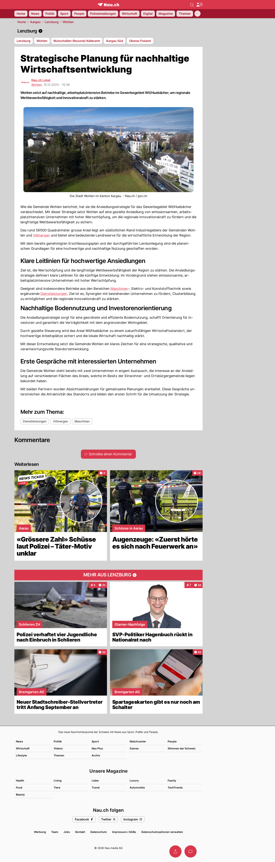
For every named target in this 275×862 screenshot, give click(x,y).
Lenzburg (52, 22)
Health (20, 780)
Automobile (137, 787)
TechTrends (175, 787)
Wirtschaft (22, 748)
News (19, 741)
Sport (95, 741)
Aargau (35, 22)
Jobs (67, 831)
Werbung (40, 831)
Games (134, 748)
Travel (96, 787)
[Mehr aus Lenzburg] (108, 575)
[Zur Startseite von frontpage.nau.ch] (108, 4)
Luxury (134, 780)
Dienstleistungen (53, 294)
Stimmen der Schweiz (182, 748)
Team (54, 831)
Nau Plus (97, 748)
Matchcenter (138, 741)
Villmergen (41, 235)
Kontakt (80, 831)
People (172, 741)
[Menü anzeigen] (199, 4)
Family (172, 780)
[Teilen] (175, 851)
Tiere (57, 787)
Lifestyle (21, 755)
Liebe (95, 780)
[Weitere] (197, 14)
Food (19, 787)
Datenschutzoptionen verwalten (162, 831)
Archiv (96, 755)
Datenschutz (98, 831)
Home (21, 22)
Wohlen (68, 22)
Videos (58, 748)
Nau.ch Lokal (40, 80)
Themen (59, 755)
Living (58, 780)
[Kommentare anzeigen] (190, 851)
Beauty (20, 794)
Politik (58, 741)
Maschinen (119, 289)
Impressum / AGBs (124, 831)
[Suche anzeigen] (192, 4)
